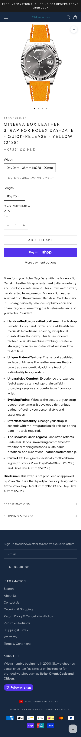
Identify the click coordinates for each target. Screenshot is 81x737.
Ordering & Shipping (18, 609)
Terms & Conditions (17, 644)
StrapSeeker (15, 117)
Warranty (10, 637)
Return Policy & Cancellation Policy (28, 616)
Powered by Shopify (56, 709)
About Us (10, 596)
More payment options (40, 262)
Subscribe (19, 567)
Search (9, 589)
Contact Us (11, 602)
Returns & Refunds (17, 623)
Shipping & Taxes (16, 630)
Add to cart (40, 240)
